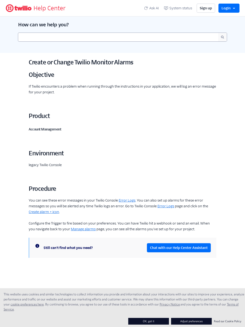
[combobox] (118, 37)
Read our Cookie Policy (227, 321)
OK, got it (148, 321)
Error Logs (127, 200)
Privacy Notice (170, 304)
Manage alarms (83, 229)
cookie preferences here (27, 304)
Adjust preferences (191, 321)
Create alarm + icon (44, 212)
